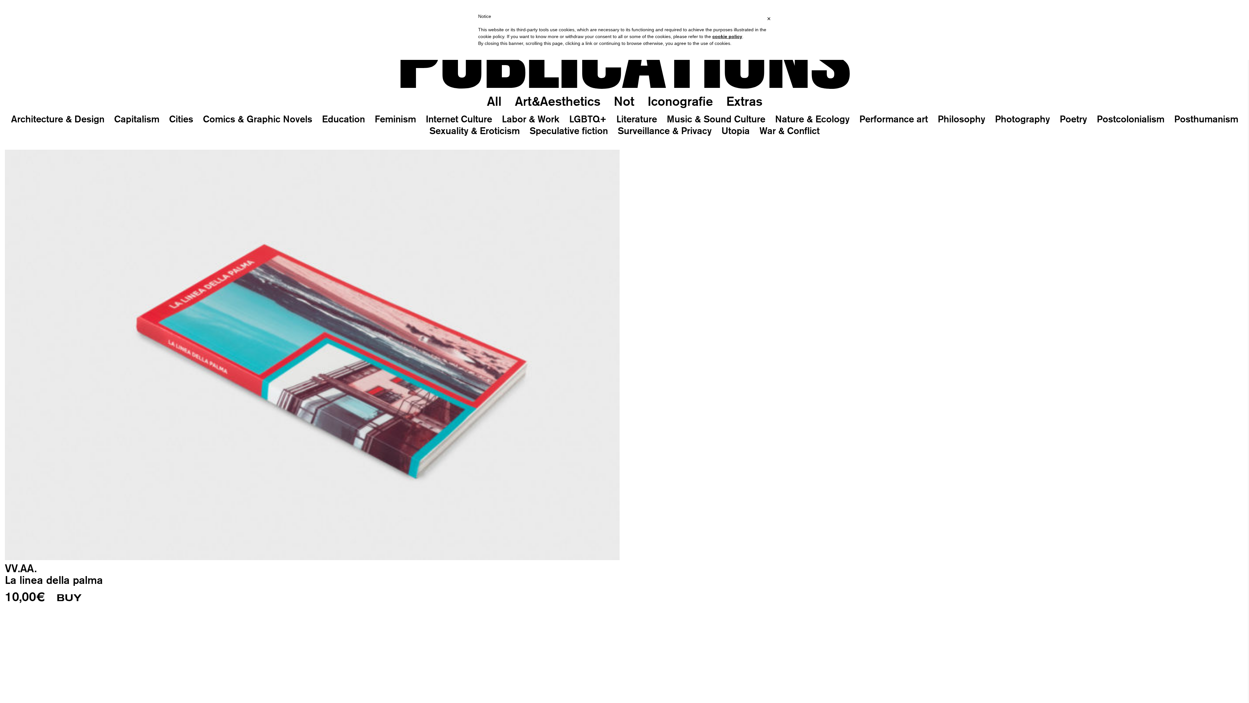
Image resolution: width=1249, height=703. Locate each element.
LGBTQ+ (588, 118)
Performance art (893, 118)
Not (624, 101)
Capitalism (136, 118)
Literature (636, 118)
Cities (181, 118)
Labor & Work (530, 118)
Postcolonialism (1130, 118)
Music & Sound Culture (716, 118)
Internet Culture (459, 118)
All (494, 101)
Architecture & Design (57, 118)
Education (343, 118)
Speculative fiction (569, 130)
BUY (69, 597)
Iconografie (680, 101)
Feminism (395, 118)
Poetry (1073, 118)
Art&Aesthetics (557, 101)
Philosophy (961, 118)
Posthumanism (1206, 118)
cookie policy (727, 36)
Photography (1022, 118)
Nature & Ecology (812, 118)
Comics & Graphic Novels (257, 118)
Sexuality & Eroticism (474, 130)
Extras (744, 101)
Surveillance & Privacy (665, 130)
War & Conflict (789, 130)
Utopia (735, 130)
